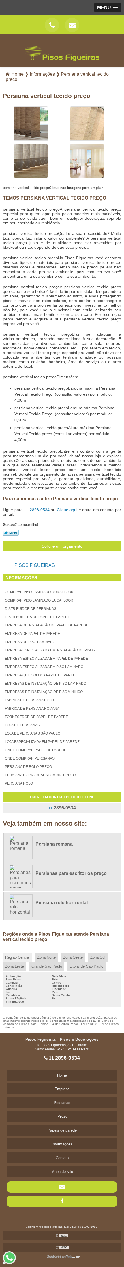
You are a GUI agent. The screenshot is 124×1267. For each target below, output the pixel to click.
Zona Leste (14, 966)
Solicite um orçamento (62, 546)
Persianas (62, 1103)
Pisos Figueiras (34, 565)
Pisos (62, 1116)
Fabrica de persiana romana (32, 709)
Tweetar (11, 533)
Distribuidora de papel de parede (37, 617)
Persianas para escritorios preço (71, 873)
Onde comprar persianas (30, 758)
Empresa (62, 1089)
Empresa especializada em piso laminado (44, 667)
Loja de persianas (22, 725)
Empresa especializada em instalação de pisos (50, 650)
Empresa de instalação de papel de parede (46, 625)
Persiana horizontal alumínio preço (40, 775)
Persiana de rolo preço (28, 767)
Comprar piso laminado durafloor (39, 592)
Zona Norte (46, 957)
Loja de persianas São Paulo (32, 733)
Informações (20, 577)
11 (37, 509)
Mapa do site (62, 1171)
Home (62, 1075)
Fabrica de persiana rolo (29, 700)
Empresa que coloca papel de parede (41, 675)
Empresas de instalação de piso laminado (45, 684)
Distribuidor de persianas (30, 609)
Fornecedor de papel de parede (36, 717)
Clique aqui (67, 509)
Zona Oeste (73, 957)
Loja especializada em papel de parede (42, 742)
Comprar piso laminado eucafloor (39, 600)
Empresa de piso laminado (30, 642)
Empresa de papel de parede (32, 634)
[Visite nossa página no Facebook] (62, 1201)
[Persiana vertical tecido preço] (31, 123)
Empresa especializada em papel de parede (46, 659)
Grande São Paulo (46, 966)
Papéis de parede (62, 1130)
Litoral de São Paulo (86, 966)
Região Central (17, 957)
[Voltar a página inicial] (62, 50)
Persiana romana (54, 844)
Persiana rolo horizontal (61, 902)
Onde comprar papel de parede (35, 750)
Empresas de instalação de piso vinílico (44, 692)
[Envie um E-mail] (72, 25)
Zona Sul (97, 957)
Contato (62, 1158)
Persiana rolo (19, 783)
